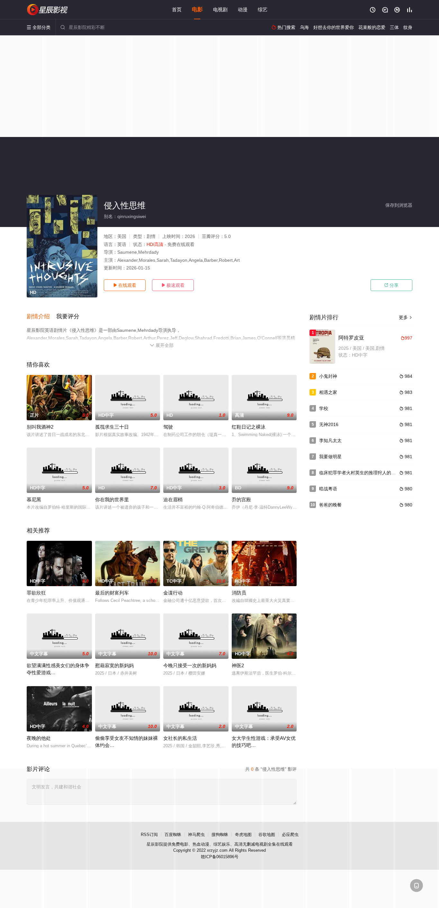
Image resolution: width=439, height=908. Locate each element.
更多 (405, 317)
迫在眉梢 (173, 499)
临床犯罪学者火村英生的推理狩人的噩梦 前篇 (364, 472)
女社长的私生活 (180, 738)
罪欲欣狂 (36, 592)
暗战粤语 (328, 488)
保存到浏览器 (398, 205)
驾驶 (168, 427)
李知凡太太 (330, 440)
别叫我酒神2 (40, 427)
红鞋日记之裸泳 (248, 427)
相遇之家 (328, 392)
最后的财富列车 (112, 592)
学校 (323, 408)
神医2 (238, 665)
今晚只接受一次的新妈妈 (189, 665)
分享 (391, 285)
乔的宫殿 (241, 499)
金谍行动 (173, 592)
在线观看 (124, 285)
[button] (41, 316)
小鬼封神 (328, 376)
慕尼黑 (34, 499)
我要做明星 (330, 456)
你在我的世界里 (112, 499)
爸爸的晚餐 (330, 504)
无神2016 (328, 424)
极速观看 (172, 285)
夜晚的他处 (39, 738)
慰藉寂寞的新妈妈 (114, 665)
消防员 (239, 592)
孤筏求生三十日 (112, 427)
